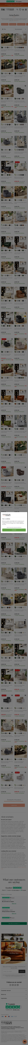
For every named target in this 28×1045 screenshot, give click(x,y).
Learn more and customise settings (14, 527)
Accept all (14, 529)
